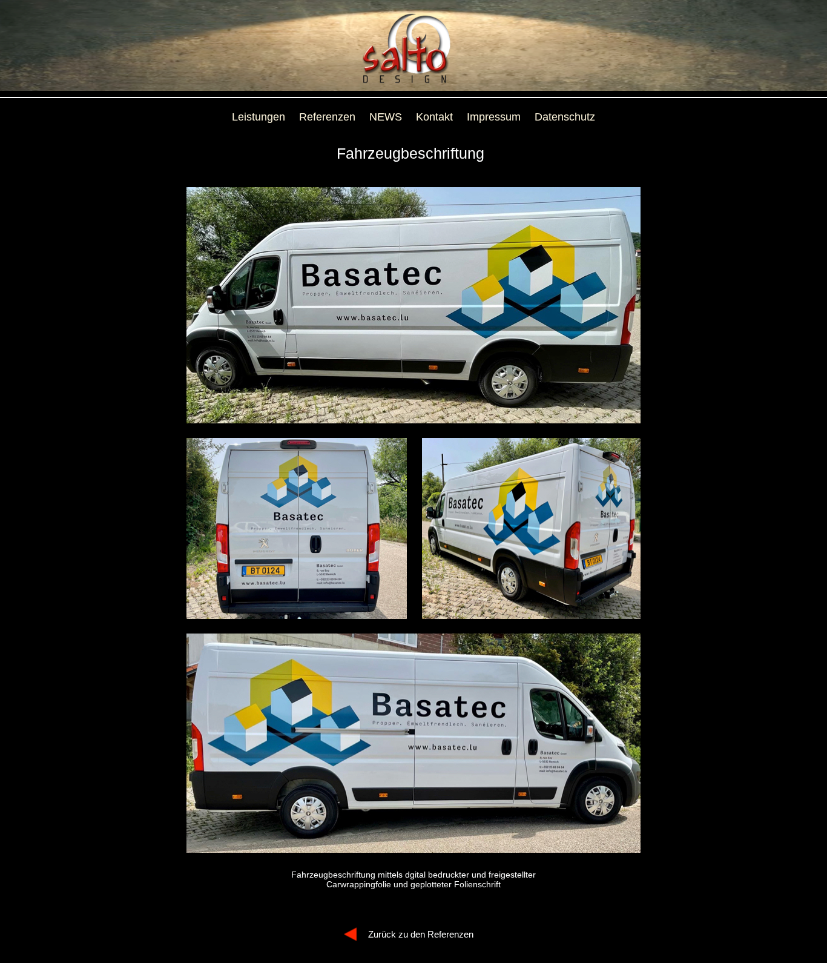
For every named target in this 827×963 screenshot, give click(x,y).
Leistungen (258, 117)
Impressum (494, 117)
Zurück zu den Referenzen (420, 934)
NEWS (385, 117)
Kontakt (434, 117)
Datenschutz (565, 117)
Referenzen (327, 117)
